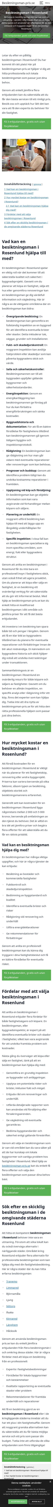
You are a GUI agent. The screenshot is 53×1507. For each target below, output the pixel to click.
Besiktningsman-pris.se (18, 3)
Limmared (12, 1287)
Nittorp (10, 1306)
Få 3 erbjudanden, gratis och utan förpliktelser (26, 35)
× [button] (50, 1482)
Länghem (12, 1324)
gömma (37, 184)
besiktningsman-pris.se (16, 1165)
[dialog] (26, 1493)
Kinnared (11, 1318)
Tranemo (11, 1281)
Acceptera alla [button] (17, 1502)
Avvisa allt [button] (37, 1502)
